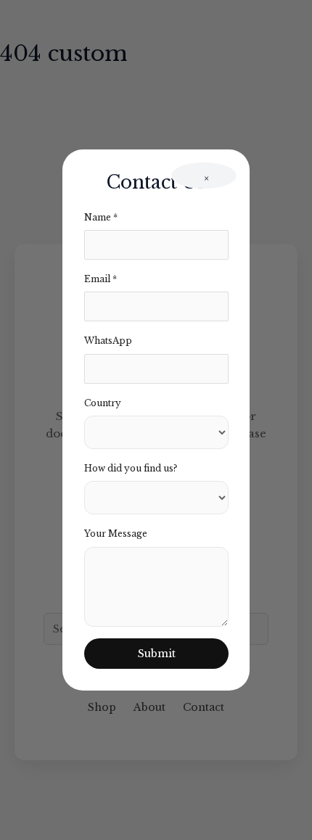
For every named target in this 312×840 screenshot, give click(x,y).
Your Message (115, 533)
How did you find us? (130, 468)
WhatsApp (108, 340)
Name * (101, 217)
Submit (157, 653)
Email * (100, 278)
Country (102, 403)
